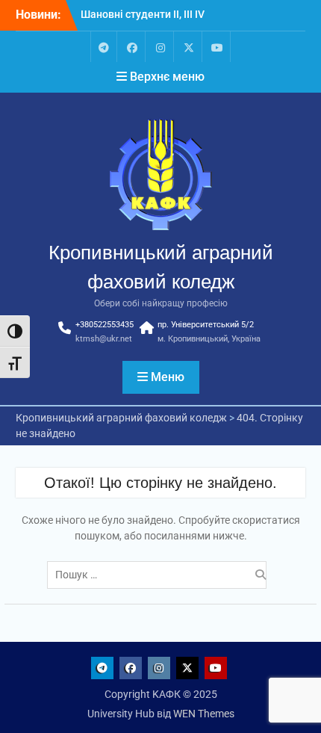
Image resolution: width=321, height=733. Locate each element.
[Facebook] (132, 46)
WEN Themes (203, 714)
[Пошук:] (160, 575)
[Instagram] (160, 46)
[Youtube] (217, 46)
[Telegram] (103, 46)
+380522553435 (104, 325)
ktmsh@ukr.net (103, 339)
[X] (188, 46)
